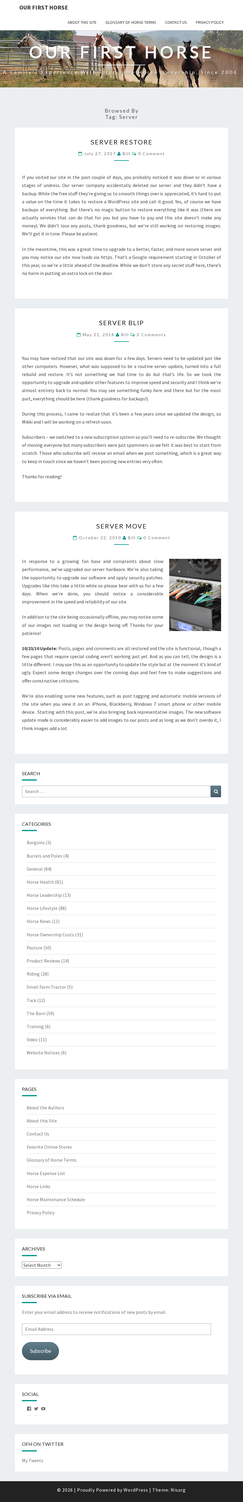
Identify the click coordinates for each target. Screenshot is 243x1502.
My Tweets (32, 1460)
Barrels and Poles (44, 856)
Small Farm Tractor (46, 987)
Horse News (39, 921)
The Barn (36, 1013)
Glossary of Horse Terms (130, 22)
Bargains (36, 842)
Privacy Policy (210, 22)
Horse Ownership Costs (50, 935)
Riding (33, 974)
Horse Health (40, 882)
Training (35, 1026)
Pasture (34, 948)
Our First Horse (43, 7)
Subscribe (40, 1350)
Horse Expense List (46, 1173)
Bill (126, 153)
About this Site (82, 22)
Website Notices (43, 1053)
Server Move (121, 526)
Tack (31, 1000)
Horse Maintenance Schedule (56, 1199)
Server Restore (122, 142)
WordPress (136, 1490)
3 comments (151, 334)
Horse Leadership (44, 895)
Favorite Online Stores (49, 1147)
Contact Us (176, 22)
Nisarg (178, 1490)
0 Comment (151, 153)
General (35, 869)
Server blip (121, 323)
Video (32, 1039)
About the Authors (45, 1108)
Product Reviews (43, 961)
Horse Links (38, 1186)
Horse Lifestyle (42, 908)
